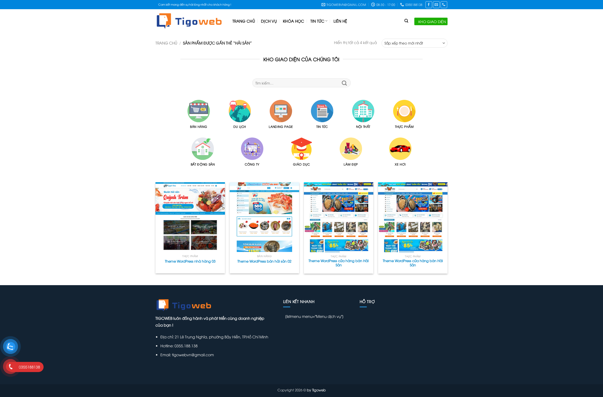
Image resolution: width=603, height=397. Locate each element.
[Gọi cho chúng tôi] (443, 4)
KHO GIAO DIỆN (432, 21)
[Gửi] (344, 83)
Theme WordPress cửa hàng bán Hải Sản (339, 263)
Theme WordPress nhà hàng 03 (190, 261)
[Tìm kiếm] (406, 20)
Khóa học (293, 21)
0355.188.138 (186, 345)
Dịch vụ (269, 21)
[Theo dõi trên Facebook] (428, 4)
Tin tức (317, 21)
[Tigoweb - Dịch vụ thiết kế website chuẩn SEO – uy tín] (190, 21)
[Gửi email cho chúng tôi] (436, 4)
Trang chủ (243, 21)
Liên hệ (340, 21)
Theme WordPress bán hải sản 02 (264, 261)
